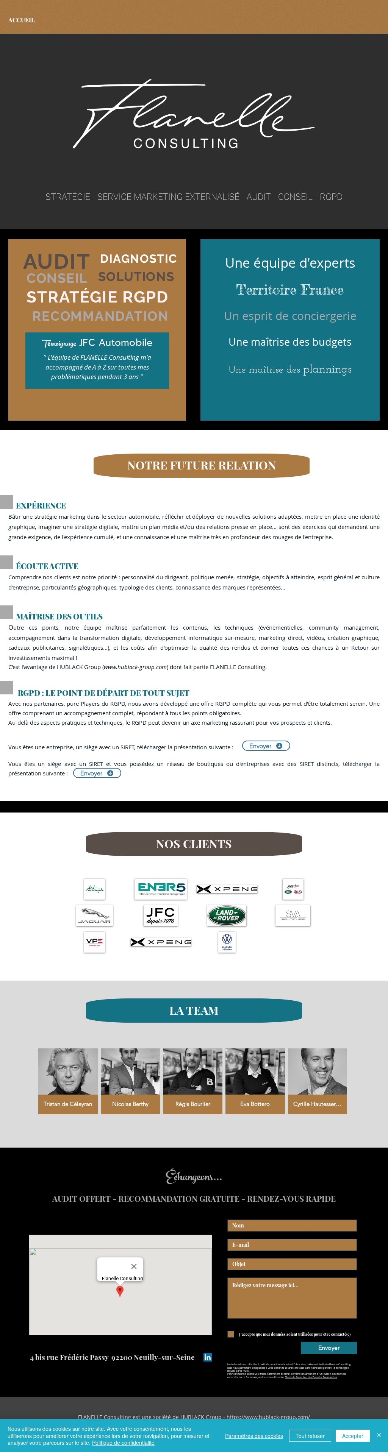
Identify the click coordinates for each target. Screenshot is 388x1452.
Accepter (352, 1436)
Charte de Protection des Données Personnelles (311, 1377)
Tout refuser (310, 1436)
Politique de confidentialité (123, 1442)
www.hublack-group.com (135, 667)
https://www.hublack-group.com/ (268, 1417)
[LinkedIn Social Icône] (207, 1357)
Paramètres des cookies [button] (254, 1436)
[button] (94, 889)
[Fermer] (378, 1435)
